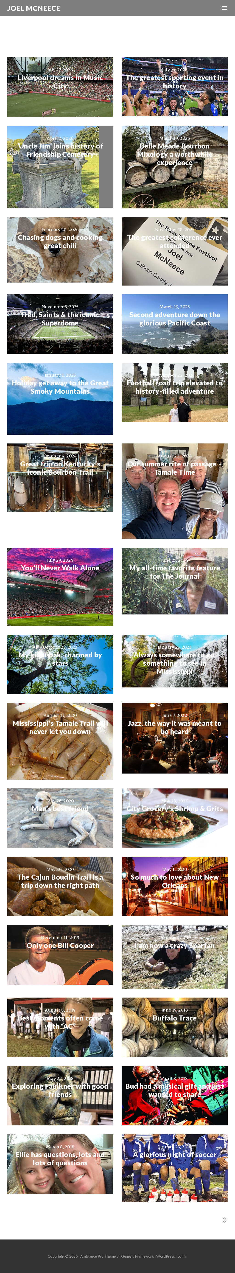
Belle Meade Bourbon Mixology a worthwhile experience (175, 154)
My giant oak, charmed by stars (60, 659)
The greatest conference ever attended (174, 241)
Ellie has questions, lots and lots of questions (60, 1158)
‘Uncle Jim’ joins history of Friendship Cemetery (60, 150)
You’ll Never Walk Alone (60, 568)
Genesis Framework (137, 1256)
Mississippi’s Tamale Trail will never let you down (60, 727)
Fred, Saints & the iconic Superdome (60, 318)
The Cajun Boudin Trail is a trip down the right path (60, 881)
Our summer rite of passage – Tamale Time (174, 468)
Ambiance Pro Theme (98, 1256)
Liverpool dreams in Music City (60, 81)
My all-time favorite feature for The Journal (174, 572)
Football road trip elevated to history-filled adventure (175, 387)
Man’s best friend (60, 808)
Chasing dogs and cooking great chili (60, 241)
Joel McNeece (33, 8)
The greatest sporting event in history (175, 81)
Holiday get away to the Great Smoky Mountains (60, 387)
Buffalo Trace (175, 1018)
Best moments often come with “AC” (60, 1022)
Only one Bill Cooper (60, 945)
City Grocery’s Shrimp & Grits (174, 808)
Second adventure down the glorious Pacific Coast (174, 318)
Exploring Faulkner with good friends (60, 1090)
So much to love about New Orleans (175, 881)
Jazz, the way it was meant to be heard (175, 727)
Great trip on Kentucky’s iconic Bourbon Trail (60, 468)
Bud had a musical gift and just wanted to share (174, 1090)
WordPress (165, 1256)
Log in (182, 1256)
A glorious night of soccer (175, 1154)
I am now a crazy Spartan (175, 945)
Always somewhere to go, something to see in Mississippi (175, 663)
